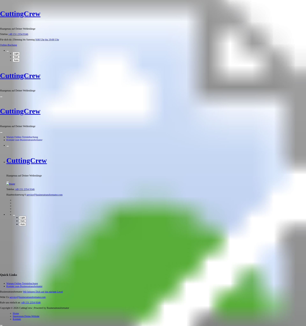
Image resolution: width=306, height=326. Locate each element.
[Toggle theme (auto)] (7, 51)
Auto (16, 60)
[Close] (1, 132)
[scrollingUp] (1, 325)
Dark (16, 57)
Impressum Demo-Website (26, 316)
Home (16, 313)
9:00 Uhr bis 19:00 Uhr (47, 39)
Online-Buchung (8, 45)
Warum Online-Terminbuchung (22, 137)
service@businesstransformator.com (44, 194)
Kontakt (17, 319)
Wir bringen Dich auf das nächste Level (43, 291)
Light (16, 53)
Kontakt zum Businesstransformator (24, 140)
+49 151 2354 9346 (18, 34)
